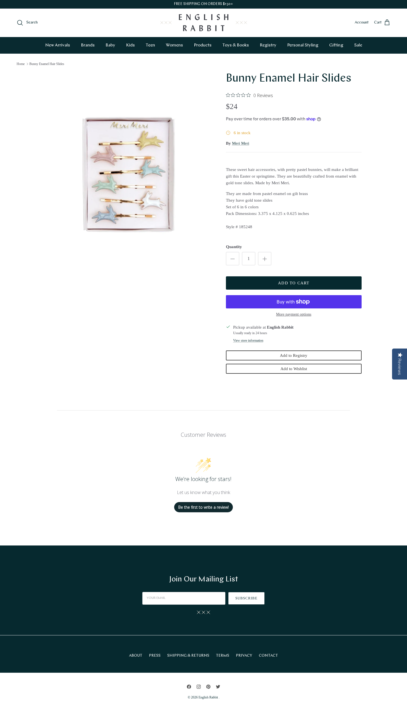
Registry (268, 45)
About (135, 656)
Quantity (234, 247)
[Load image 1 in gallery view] (129, 177)
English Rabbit (209, 697)
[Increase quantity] (264, 258)
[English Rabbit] (203, 22)
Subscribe (246, 598)
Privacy (244, 656)
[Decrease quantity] (232, 258)
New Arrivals (57, 45)
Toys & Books (235, 45)
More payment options (293, 314)
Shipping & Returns (188, 656)
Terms (222, 656)
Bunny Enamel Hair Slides (46, 64)
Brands (88, 45)
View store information (248, 340)
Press (155, 656)
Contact (268, 656)
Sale (358, 45)
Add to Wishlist (293, 369)
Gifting (336, 45)
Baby (110, 45)
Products (203, 45)
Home (21, 64)
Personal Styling (302, 45)
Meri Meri (240, 143)
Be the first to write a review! (203, 507)
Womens (174, 45)
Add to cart (293, 283)
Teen (150, 45)
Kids (130, 45)
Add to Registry (293, 355)
